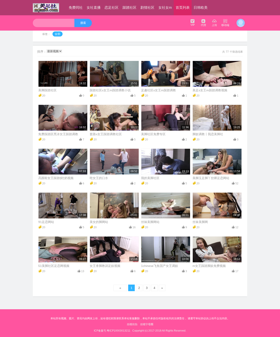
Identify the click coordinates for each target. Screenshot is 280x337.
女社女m (165, 7)
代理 (203, 25)
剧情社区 (147, 7)
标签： (46, 34)
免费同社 (76, 7)
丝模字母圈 (146, 324)
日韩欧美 (201, 7)
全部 (57, 34)
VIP (193, 24)
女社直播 (94, 7)
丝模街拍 (132, 324)
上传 (214, 25)
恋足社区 (112, 7)
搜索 (83, 22)
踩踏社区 (129, 7)
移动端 (225, 25)
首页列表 (183, 7)
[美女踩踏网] (46, 8)
